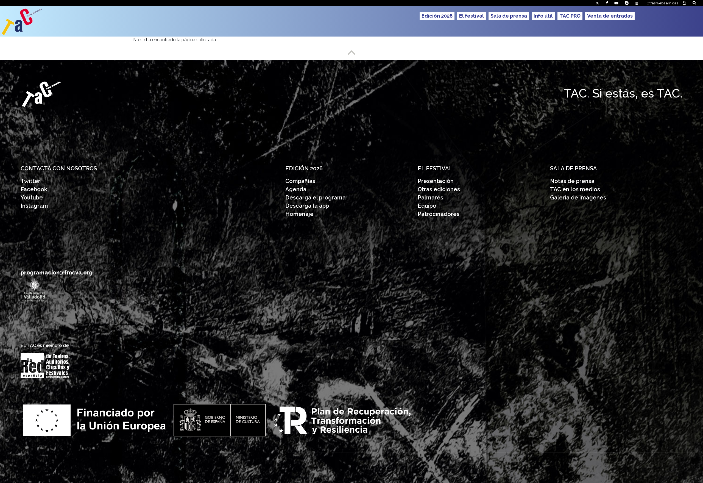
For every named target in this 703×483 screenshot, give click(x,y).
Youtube (32, 197)
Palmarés (430, 197)
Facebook (34, 189)
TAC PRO (570, 16)
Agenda (295, 189)
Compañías (300, 181)
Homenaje (299, 214)
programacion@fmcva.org (57, 272)
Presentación (436, 181)
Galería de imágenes (578, 197)
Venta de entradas (610, 16)
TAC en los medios (575, 189)
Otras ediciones (439, 189)
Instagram (34, 205)
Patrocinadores (438, 214)
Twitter (30, 181)
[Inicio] (43, 21)
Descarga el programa (316, 197)
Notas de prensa (572, 181)
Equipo (427, 205)
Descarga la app (307, 205)
